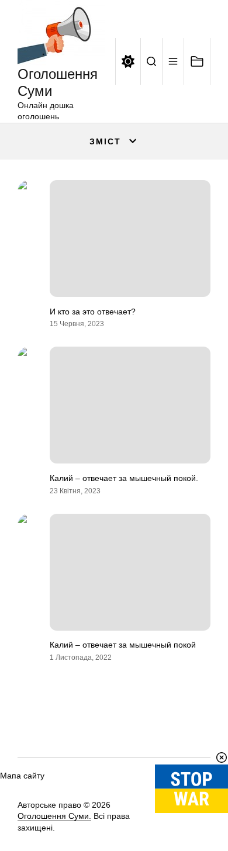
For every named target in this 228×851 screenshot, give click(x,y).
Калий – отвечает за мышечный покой (123, 644)
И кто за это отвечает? (93, 311)
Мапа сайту (22, 775)
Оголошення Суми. (54, 816)
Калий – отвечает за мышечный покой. (124, 478)
